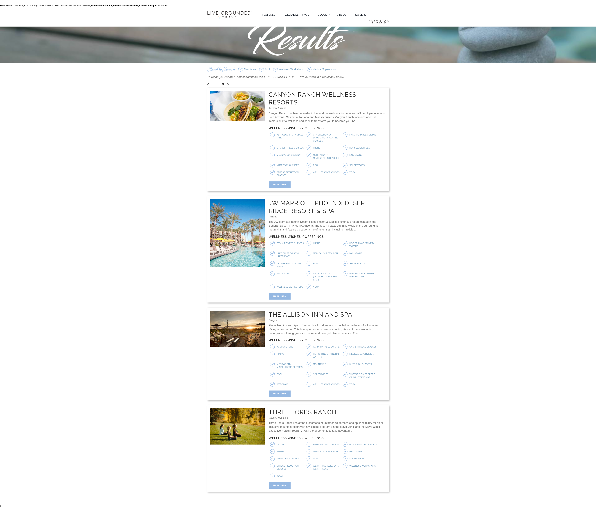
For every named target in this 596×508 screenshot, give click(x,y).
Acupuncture (285, 346)
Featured (268, 14)
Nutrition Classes (288, 165)
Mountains (355, 155)
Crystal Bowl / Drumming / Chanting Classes (326, 137)
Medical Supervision (289, 155)
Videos (341, 14)
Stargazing (284, 273)
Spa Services (357, 165)
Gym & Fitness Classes (290, 148)
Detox (280, 444)
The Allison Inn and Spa (310, 314)
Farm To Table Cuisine (362, 134)
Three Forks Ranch (302, 412)
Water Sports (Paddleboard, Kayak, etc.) (325, 276)
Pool (316, 165)
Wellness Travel (296, 14)
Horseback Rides (359, 148)
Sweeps (360, 14)
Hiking (317, 148)
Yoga (352, 172)
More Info (279, 185)
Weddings (282, 384)
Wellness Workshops (326, 172)
